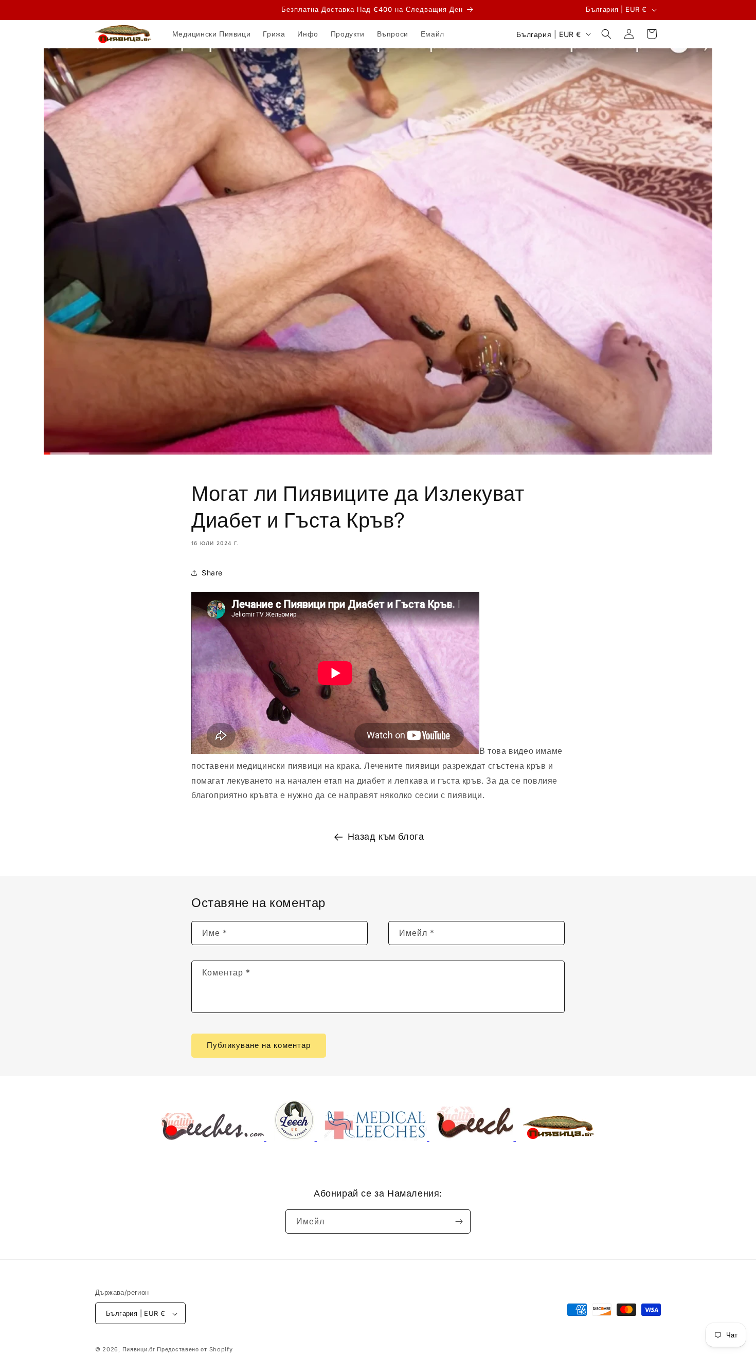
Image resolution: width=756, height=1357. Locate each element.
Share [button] (212, 573)
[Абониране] (458, 1221)
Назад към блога (386, 836)
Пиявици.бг (138, 1349)
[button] (606, 34)
